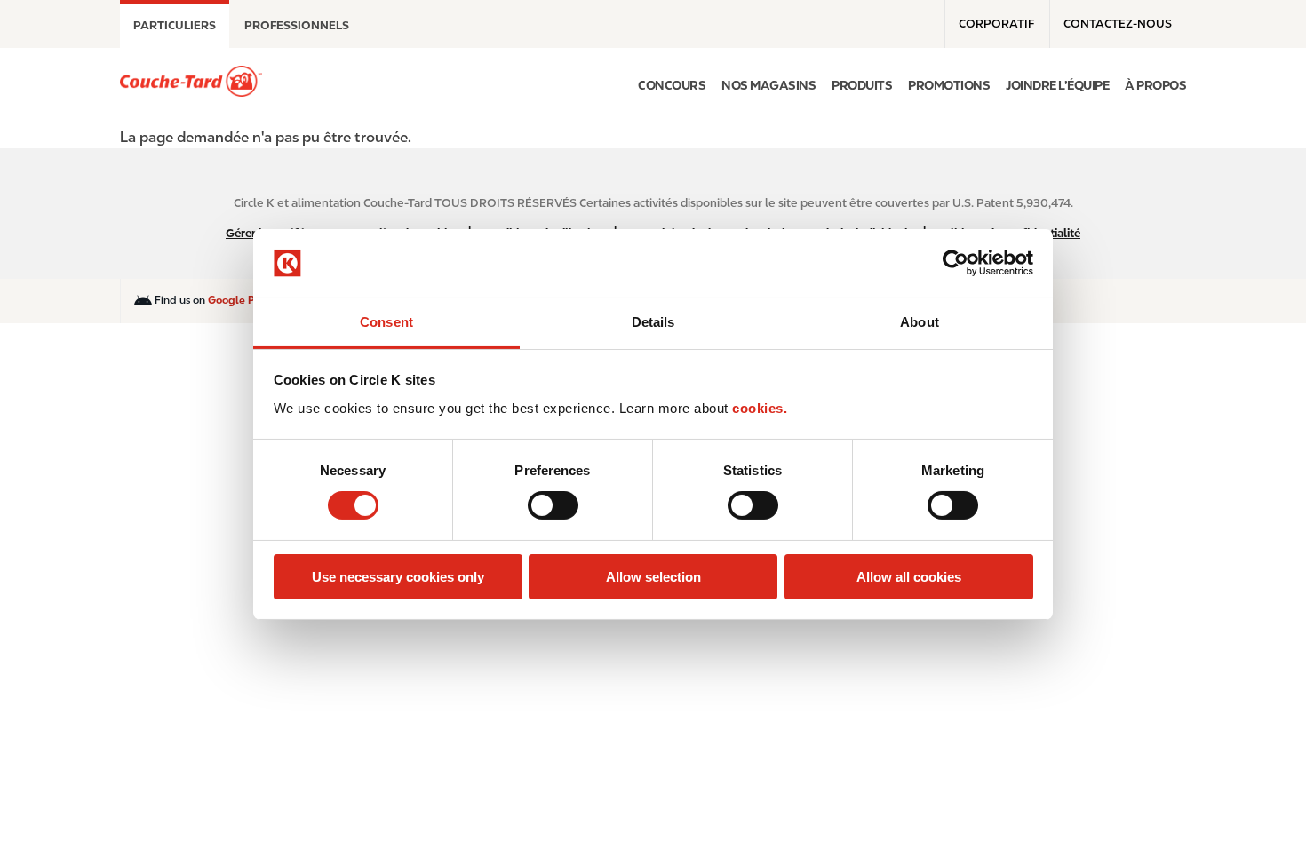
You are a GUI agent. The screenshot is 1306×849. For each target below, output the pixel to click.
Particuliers (174, 25)
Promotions (949, 85)
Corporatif (996, 23)
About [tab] (919, 321)
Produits (862, 85)
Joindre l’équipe (1057, 85)
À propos (1155, 85)
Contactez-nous (1117, 23)
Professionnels (296, 25)
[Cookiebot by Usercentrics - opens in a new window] (955, 263)
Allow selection (653, 576)
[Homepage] (191, 81)
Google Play (239, 300)
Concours (671, 85)
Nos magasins (768, 85)
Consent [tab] (386, 321)
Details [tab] (653, 321)
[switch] (553, 505)
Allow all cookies (908, 576)
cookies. (759, 408)
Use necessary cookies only (398, 576)
